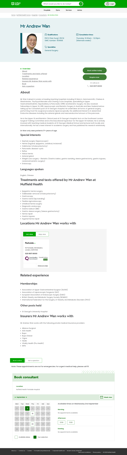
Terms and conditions (84, 452)
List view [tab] (29, 234)
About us (13, 450)
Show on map (43, 266)
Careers (29, 450)
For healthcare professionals (42, 450)
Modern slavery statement (74, 450)
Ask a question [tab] (33, 360)
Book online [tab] (17, 360)
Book (24, 84)
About (24, 71)
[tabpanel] (63, 254)
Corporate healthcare (58, 450)
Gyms (58, 10)
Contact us (22, 450)
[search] (62, 4)
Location (25, 76)
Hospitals (47, 10)
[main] (63, 230)
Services (69, 10)
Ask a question (28, 86)
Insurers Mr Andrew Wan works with (37, 81)
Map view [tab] (42, 234)
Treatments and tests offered (34, 74)
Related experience (30, 79)
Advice (79, 10)
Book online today (94, 70)
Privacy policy (97, 452)
